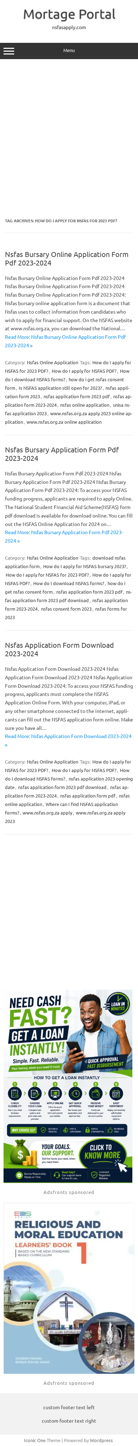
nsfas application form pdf (87, 796)
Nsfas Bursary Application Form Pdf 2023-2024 (62, 453)
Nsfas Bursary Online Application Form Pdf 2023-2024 (66, 258)
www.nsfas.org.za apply (47, 813)
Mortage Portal (69, 13)
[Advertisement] (69, 139)
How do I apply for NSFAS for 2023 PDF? (47, 575)
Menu (69, 50)
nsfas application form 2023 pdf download (62, 787)
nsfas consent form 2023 (66, 609)
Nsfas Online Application (52, 362)
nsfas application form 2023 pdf (77, 396)
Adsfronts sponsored (69, 1192)
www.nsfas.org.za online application (64, 422)
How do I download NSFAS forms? (68, 583)
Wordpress (101, 1440)
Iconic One (35, 1440)
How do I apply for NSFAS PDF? (84, 371)
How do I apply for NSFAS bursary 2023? (84, 566)
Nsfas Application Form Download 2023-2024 (59, 649)
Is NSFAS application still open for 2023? (60, 388)
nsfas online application (84, 405)
